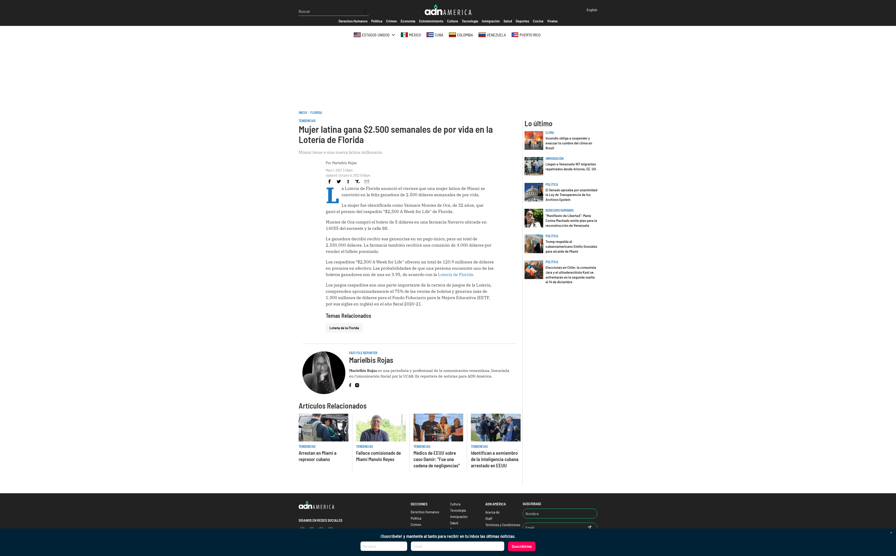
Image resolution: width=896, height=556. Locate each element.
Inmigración (555, 159)
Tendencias (307, 121)
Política (552, 184)
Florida (316, 113)
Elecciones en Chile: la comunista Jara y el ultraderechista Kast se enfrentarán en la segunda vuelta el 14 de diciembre (571, 274)
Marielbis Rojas (344, 162)
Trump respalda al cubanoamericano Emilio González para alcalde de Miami (571, 246)
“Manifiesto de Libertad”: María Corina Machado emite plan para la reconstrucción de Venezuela (571, 220)
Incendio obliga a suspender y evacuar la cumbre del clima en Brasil (569, 143)
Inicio (303, 113)
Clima (550, 133)
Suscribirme (522, 546)
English (592, 9)
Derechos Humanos (560, 210)
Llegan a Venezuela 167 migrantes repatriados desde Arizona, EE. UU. (571, 166)
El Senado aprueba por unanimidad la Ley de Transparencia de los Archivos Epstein (571, 195)
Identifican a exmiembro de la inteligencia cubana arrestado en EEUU (494, 459)
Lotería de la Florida (344, 327)
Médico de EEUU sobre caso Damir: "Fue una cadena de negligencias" (436, 459)
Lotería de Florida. (456, 274)
